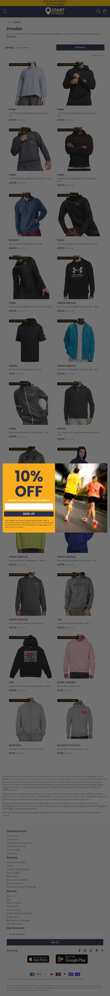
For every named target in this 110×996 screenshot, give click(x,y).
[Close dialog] (104, 467)
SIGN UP (29, 514)
